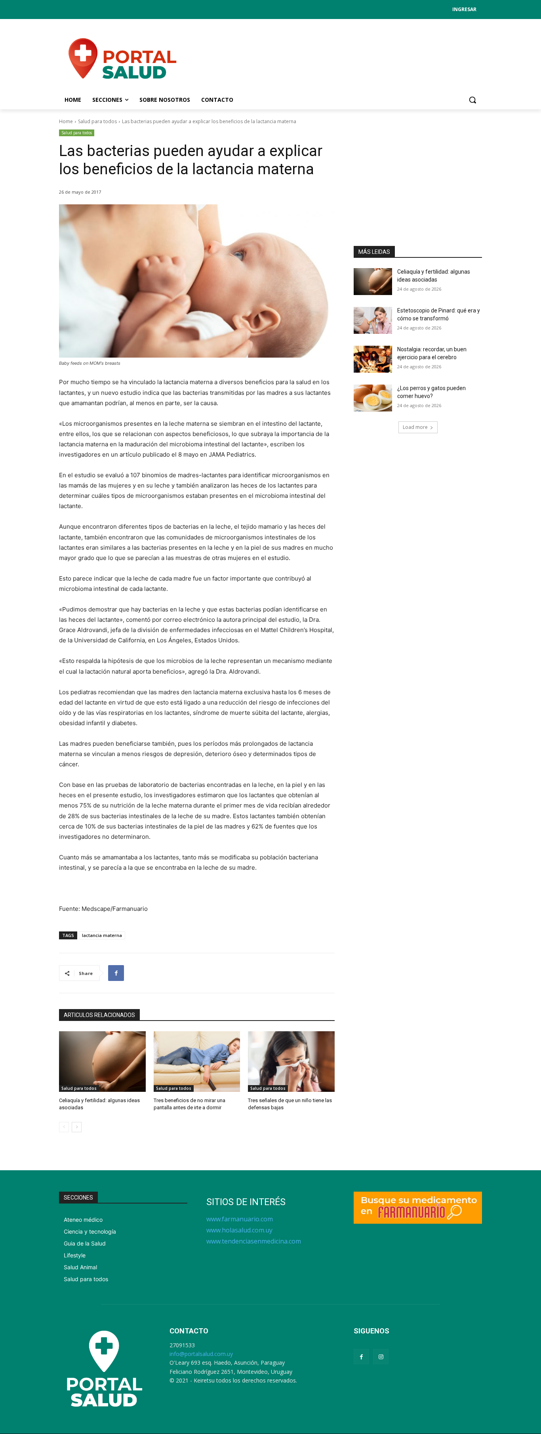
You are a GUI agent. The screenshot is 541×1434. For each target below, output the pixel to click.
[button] (472, 99)
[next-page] (77, 1127)
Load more (415, 427)
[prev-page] (64, 1127)
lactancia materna (102, 935)
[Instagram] (381, 1356)
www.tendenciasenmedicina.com (253, 1241)
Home (66, 121)
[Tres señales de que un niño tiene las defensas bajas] (291, 1061)
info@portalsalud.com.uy (201, 1354)
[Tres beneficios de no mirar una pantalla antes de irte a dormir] (197, 1061)
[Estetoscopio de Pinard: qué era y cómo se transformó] (373, 320)
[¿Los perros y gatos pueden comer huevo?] (373, 398)
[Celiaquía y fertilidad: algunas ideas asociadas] (102, 1061)
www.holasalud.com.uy (239, 1230)
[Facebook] (116, 973)
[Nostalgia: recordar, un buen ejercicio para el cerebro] (373, 359)
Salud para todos (97, 121)
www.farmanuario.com (239, 1219)
